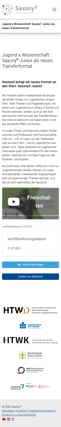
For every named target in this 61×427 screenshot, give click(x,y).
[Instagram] (13, 419)
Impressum (22, 410)
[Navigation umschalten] (54, 9)
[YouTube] (4, 419)
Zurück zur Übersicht (30, 276)
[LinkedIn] (9, 419)
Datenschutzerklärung (42, 410)
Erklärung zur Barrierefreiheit (19, 414)
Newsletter (8, 410)
